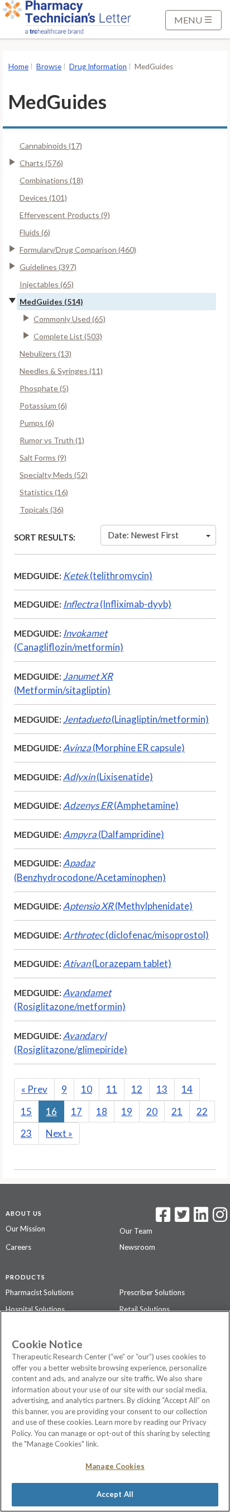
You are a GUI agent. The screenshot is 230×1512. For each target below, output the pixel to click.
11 (111, 1089)
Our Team (135, 1230)
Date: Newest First (143, 535)
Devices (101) (43, 197)
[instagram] (220, 1218)
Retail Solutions (144, 1309)
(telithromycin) (107, 575)
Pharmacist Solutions (40, 1292)
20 (151, 1111)
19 (126, 1111)
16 (51, 1111)
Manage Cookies (115, 1466)
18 (101, 1111)
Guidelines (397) (48, 267)
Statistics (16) (44, 492)
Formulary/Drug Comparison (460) (78, 249)
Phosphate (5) (44, 388)
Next (59, 1133)
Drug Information (98, 66)
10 (86, 1089)
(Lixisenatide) (108, 777)
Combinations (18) (51, 180)
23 (26, 1133)
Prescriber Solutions (152, 1292)
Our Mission (25, 1228)
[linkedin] (201, 1218)
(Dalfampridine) (113, 834)
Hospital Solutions (35, 1309)
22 (202, 1111)
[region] (115, 1411)
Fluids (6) (35, 232)
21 (177, 1111)
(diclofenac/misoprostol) (136, 935)
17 (76, 1111)
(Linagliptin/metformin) (136, 719)
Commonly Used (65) (69, 319)
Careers (18, 1247)
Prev (34, 1089)
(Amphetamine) (121, 805)
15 (26, 1111)
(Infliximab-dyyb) (117, 604)
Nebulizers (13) (45, 353)
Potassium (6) (43, 405)
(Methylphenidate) (128, 906)
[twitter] (180, 1218)
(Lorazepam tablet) (117, 963)
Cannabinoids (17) (51, 145)
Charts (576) (41, 163)
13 (161, 1089)
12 (136, 1089)
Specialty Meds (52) (54, 475)
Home (18, 66)
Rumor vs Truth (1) (52, 440)
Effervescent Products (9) (65, 215)
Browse (48, 66)
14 (187, 1089)
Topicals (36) (42, 509)
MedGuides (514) (51, 301)
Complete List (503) (67, 336)
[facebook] (163, 1218)
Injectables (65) (47, 284)
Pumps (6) (37, 423)
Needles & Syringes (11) (61, 371)
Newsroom (137, 1247)
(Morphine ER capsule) (124, 747)
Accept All (115, 1494)
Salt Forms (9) (43, 457)
